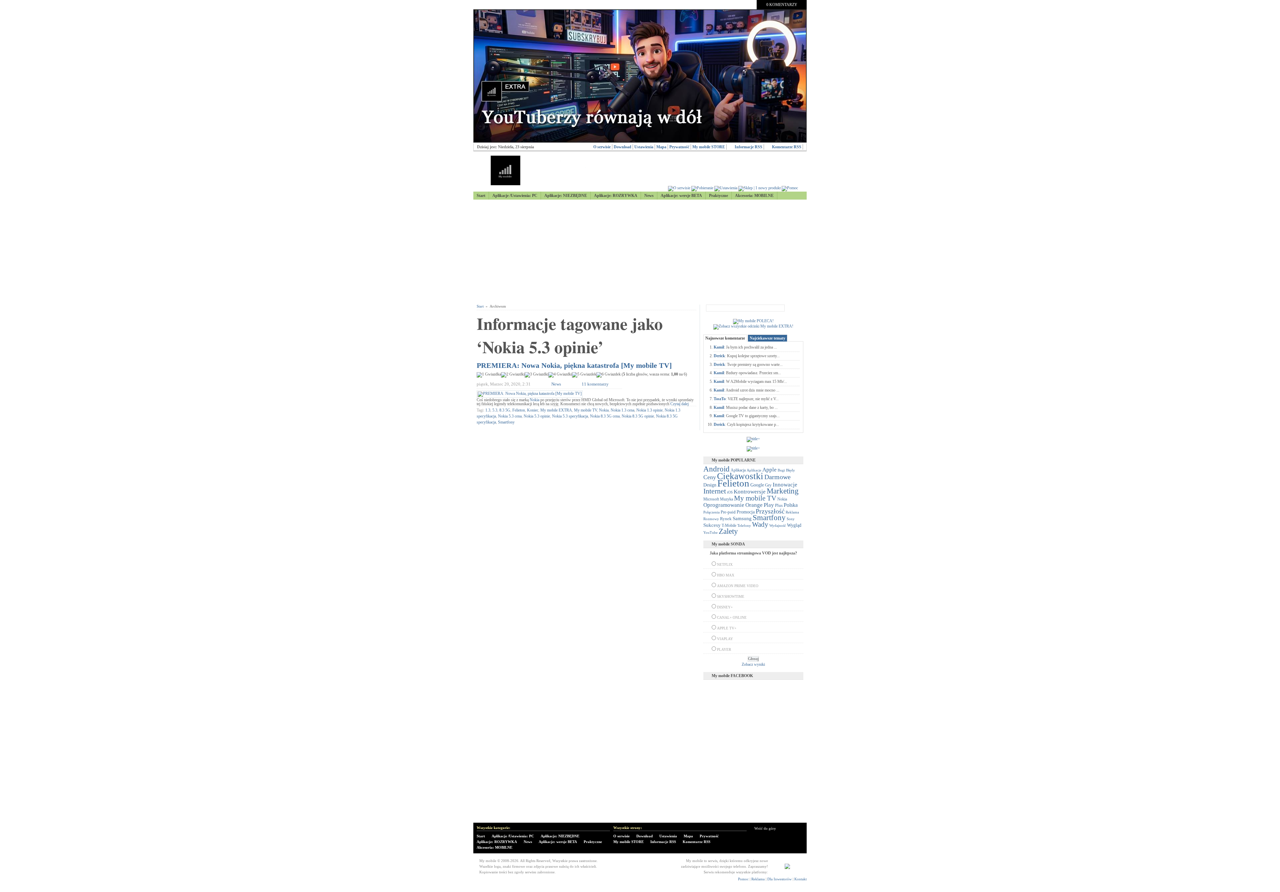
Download (622, 147)
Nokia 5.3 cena (510, 416)
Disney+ (725, 607)
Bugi (781, 470)
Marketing (783, 490)
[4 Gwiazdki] (560, 375)
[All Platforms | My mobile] (787, 868)
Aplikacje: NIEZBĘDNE (565, 195)
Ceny (709, 477)
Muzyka (726, 499)
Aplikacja (738, 470)
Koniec (532, 410)
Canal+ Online (732, 617)
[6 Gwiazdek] (608, 375)
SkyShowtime (730, 596)
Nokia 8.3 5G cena (605, 416)
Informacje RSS (748, 147)
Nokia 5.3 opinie (537, 416)
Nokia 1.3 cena (622, 410)
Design (709, 484)
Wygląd (794, 525)
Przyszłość (770, 511)
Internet (714, 491)
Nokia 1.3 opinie (649, 410)
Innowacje (785, 484)
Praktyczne (718, 195)
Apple (769, 469)
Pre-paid (728, 512)
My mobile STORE (708, 147)
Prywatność (679, 147)
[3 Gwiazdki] (536, 375)
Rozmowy (711, 519)
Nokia (534, 400)
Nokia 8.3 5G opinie (638, 416)
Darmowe (777, 476)
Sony (791, 519)
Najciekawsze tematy (767, 338)
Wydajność (777, 525)
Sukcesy (712, 525)
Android (716, 469)
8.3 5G (504, 410)
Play (769, 504)
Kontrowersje (750, 491)
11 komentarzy (595, 384)
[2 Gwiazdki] (513, 375)
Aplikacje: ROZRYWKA (615, 195)
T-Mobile (729, 525)
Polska (791, 505)
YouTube (710, 532)
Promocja (746, 511)
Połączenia (711, 512)
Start (481, 195)
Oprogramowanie (723, 505)
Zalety (728, 531)
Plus (779, 505)
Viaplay (725, 639)
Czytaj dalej (679, 404)
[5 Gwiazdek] (584, 375)
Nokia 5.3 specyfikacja (570, 416)
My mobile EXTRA (556, 410)
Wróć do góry (765, 828)
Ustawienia (643, 147)
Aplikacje (754, 470)
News (649, 195)
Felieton (518, 410)
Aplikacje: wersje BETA (681, 195)
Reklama (792, 512)
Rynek (726, 518)
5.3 (494, 410)
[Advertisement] (640, 252)
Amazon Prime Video (737, 586)
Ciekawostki (740, 476)
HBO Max (725, 575)
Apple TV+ (726, 628)
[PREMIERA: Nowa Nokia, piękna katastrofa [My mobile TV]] (530, 393)
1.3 (487, 410)
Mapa (661, 147)
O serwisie (602, 147)
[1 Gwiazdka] (489, 375)
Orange (754, 505)
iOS (730, 492)
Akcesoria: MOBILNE (754, 195)
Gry (768, 484)
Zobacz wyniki (753, 664)
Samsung (742, 518)
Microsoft (711, 499)
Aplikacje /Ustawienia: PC (514, 195)
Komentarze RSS (786, 147)
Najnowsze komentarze (725, 338)
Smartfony (506, 422)
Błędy (790, 470)
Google (757, 484)
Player (724, 649)
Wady (760, 524)
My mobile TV (585, 410)
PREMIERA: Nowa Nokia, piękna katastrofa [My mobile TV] (574, 366)
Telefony (744, 525)
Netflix (725, 564)
